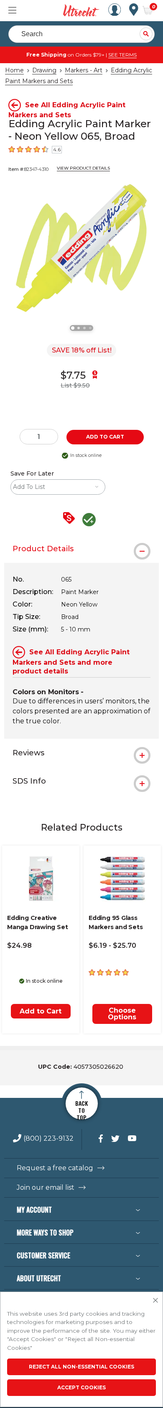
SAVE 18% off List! (82, 350)
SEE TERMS (122, 55)
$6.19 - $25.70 (112, 945)
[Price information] (70, 518)
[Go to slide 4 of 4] (90, 328)
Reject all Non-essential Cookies (81, 1367)
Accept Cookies (81, 1387)
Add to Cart (40, 1011)
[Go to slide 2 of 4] (79, 328)
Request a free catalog (55, 1168)
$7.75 (73, 375)
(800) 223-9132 (48, 1138)
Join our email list (45, 1187)
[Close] (155, 1301)
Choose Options (122, 1013)
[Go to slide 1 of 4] (73, 328)
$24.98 (19, 945)
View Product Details (83, 168)
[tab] (81, 549)
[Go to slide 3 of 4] (84, 328)
